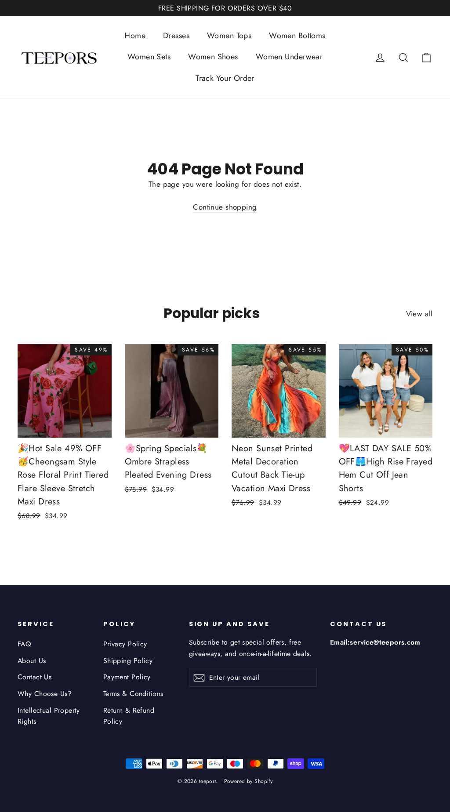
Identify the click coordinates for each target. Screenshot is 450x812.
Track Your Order (225, 78)
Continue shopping (225, 207)
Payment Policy (127, 677)
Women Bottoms (297, 35)
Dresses (176, 35)
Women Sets (149, 56)
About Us (32, 661)
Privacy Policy (125, 644)
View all (419, 313)
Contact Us (34, 677)
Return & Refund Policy (128, 715)
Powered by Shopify (248, 781)
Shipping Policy (127, 661)
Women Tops (229, 35)
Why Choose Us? (45, 694)
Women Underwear (289, 56)
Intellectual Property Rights (49, 715)
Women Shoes (213, 56)
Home (134, 35)
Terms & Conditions (133, 694)
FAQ (24, 644)
